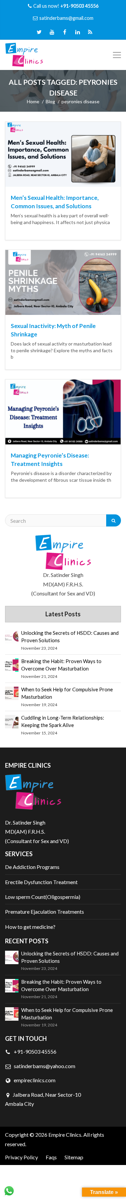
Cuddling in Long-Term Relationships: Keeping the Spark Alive (62, 721)
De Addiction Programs (32, 867)
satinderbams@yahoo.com (44, 1066)
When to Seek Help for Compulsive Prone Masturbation (67, 693)
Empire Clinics (64, 1134)
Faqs (51, 1157)
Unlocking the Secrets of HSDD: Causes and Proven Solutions (70, 636)
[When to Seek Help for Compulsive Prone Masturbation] (11, 693)
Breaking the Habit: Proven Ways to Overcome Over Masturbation (61, 664)
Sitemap (74, 1157)
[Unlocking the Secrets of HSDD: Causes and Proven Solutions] (11, 637)
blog (50, 101)
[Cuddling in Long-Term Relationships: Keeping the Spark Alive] (11, 721)
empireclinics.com (34, 1080)
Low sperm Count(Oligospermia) (42, 897)
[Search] (113, 520)
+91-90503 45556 (34, 1051)
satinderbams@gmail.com (66, 18)
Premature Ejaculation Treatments (44, 911)
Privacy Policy (21, 1157)
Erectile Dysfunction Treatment (41, 882)
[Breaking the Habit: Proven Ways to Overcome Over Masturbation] (11, 665)
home (33, 101)
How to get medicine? (30, 926)
